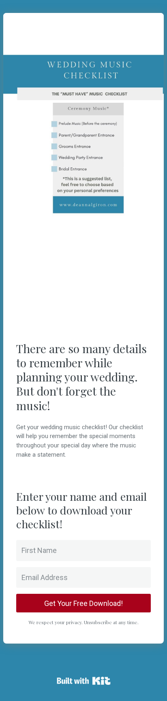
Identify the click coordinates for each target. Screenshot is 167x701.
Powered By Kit (84, 680)
